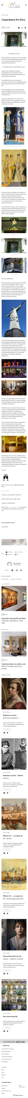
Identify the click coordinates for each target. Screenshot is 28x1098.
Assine (2, 1093)
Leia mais (7, 729)
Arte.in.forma (4, 15)
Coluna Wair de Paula (6, 1059)
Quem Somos (4, 1086)
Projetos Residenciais (6, 1051)
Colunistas (3, 1067)
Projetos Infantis (5, 1054)
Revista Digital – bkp (6, 1091)
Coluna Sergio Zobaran (6, 1056)
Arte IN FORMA (5, 490)
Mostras (3, 1075)
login (10, 579)
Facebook (16, 507)
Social (2, 1072)
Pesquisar (21, 1087)
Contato (3, 1088)
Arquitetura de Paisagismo (7, 1049)
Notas (2, 1070)
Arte (2, 1077)
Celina (6, 614)
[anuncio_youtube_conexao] (14, 542)
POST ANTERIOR (6, 584)
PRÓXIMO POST (4, 629)
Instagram (11, 507)
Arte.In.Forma (7, 27)
